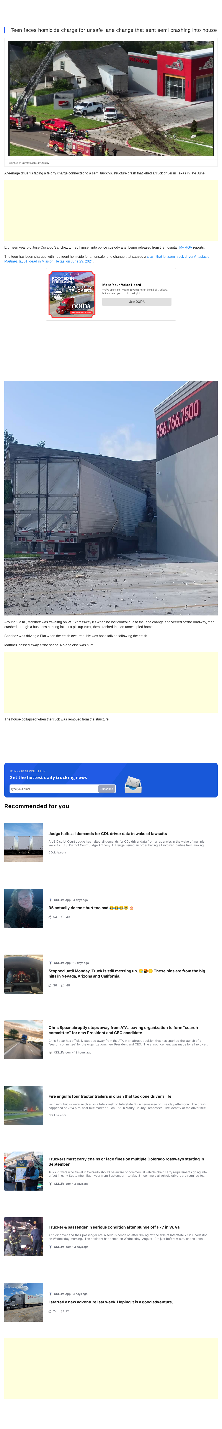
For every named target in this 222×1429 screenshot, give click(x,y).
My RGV (185, 247)
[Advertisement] (111, 210)
